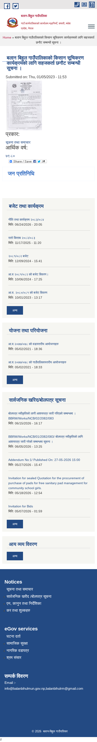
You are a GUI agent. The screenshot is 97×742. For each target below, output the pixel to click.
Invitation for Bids (20, 506)
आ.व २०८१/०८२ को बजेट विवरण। (28, 274)
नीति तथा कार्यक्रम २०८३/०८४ (26, 219)
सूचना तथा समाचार (18, 142)
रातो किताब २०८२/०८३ (21, 238)
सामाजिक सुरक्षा (17, 643)
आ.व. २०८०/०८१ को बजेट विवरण (27, 292)
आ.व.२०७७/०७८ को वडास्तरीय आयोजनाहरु (33, 344)
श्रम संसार (14, 657)
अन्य (14, 310)
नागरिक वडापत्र (18, 650)
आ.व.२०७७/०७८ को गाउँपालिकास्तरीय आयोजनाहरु (37, 362)
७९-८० (10, 156)
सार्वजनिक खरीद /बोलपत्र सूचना (29, 596)
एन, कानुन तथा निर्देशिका (24, 603)
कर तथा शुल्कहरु (18, 610)
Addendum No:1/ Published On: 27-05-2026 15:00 (44, 460)
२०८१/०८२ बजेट (18, 256)
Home (7, 37)
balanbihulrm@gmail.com (64, 688)
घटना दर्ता (14, 636)
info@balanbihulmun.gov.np (25, 688)
